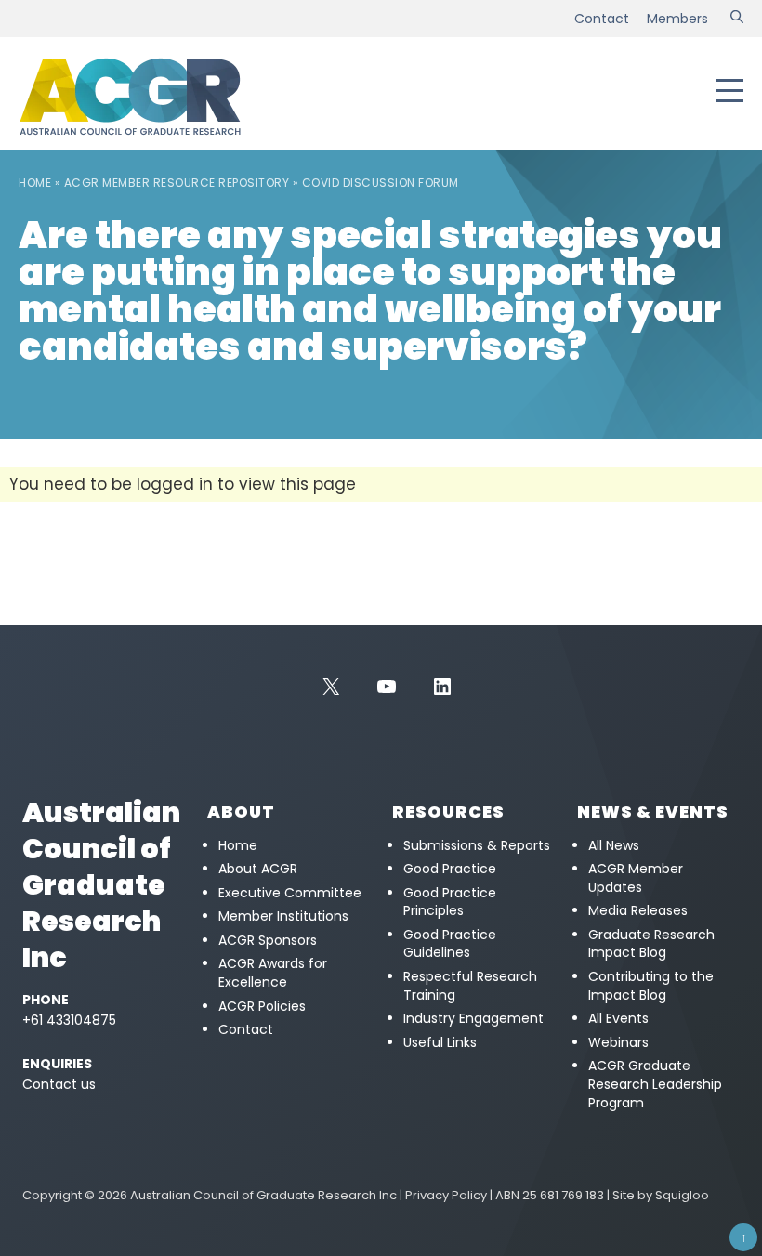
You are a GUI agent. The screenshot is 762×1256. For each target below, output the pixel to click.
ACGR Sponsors (267, 940)
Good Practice (449, 868)
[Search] (737, 18)
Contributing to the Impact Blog (651, 985)
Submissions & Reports (476, 845)
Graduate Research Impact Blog (651, 943)
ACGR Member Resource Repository (177, 182)
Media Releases (638, 910)
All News (613, 845)
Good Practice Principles (449, 902)
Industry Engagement (473, 1018)
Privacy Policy (446, 1195)
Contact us (59, 1084)
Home (35, 182)
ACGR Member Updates (635, 877)
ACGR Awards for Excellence (272, 972)
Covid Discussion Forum (380, 182)
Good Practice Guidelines (449, 943)
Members (677, 18)
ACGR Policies (262, 1006)
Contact (601, 18)
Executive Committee (289, 892)
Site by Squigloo (660, 1195)
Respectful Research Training (470, 985)
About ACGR (257, 868)
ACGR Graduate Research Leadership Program (655, 1083)
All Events (618, 1018)
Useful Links (440, 1042)
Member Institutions (283, 916)
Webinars (618, 1042)
